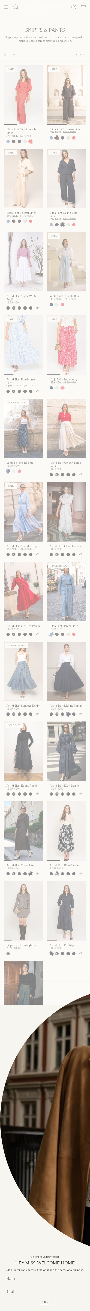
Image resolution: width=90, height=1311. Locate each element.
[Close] (83, 1011)
